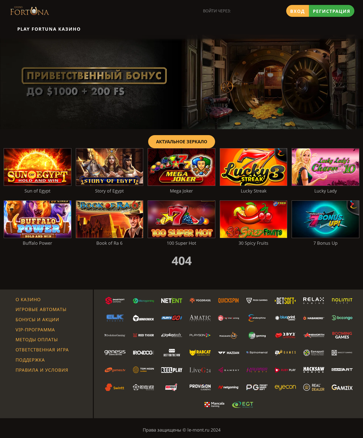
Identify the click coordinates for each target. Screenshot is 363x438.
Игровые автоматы (41, 309)
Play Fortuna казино (49, 29)
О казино (28, 299)
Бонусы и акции (37, 319)
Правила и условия (42, 370)
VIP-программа (35, 330)
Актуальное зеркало (181, 142)
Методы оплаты (37, 339)
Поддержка (30, 360)
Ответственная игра (42, 350)
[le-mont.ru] (30, 11)
